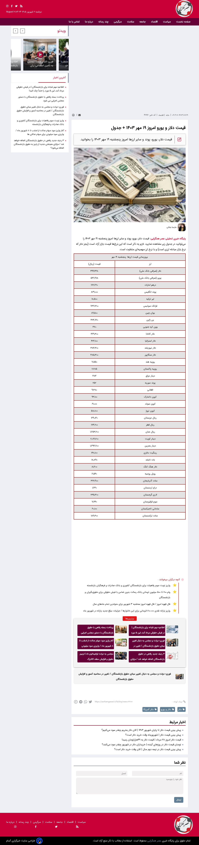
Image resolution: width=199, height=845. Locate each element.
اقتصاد (154, 22)
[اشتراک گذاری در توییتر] (90, 701)
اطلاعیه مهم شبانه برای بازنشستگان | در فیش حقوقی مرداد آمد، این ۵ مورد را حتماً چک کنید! (148, 631)
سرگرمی (118, 22)
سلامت (131, 22)
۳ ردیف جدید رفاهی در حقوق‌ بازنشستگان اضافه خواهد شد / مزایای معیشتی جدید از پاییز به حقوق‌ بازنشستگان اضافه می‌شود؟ (147, 657)
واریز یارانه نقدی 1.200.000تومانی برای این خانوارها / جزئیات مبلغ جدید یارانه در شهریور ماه (126, 611)
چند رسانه (103, 22)
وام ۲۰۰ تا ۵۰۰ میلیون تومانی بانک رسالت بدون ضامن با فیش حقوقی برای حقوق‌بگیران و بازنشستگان (127, 594)
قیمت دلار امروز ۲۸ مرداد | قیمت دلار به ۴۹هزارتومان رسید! (151, 740)
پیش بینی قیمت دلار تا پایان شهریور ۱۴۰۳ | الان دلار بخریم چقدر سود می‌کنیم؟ (141, 730)
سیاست (167, 22)
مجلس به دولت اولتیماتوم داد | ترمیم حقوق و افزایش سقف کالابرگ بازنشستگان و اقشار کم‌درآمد (96, 657)
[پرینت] (73, 115)
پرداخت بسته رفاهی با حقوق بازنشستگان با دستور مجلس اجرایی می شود (97, 631)
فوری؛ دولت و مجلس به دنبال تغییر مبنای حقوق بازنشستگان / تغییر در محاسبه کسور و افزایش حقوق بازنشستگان (148, 644)
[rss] (21, 7)
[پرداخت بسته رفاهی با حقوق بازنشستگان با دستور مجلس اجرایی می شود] (121, 630)
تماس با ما (74, 22)
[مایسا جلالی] (182, 227)
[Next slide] (15, 31)
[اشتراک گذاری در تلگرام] (80, 701)
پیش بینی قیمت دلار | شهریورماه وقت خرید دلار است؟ (153, 735)
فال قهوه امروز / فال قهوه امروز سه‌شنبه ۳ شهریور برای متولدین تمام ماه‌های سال (131, 604)
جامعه (142, 22)
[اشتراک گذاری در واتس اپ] (86, 702)
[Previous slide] (22, 31)
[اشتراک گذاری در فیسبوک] (76, 702)
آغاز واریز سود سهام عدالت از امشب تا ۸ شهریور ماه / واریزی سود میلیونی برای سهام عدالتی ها (96, 644)
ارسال (178, 799)
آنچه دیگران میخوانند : (169, 579)
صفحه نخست (183, 22)
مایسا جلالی (171, 227)
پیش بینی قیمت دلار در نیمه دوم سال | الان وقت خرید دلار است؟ (147, 749)
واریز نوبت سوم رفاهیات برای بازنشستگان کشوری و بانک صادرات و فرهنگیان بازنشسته (128, 585)
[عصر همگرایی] (146, 8)
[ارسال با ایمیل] (79, 115)
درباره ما (89, 22)
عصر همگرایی (153, 841)
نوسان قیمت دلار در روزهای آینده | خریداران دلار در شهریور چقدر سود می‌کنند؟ (141, 744)
